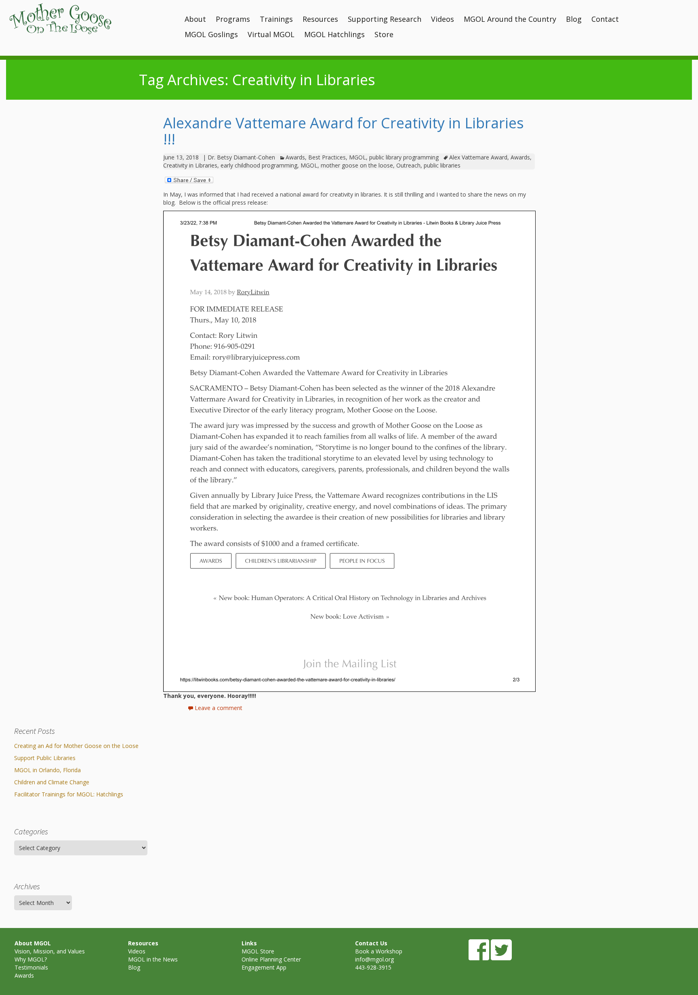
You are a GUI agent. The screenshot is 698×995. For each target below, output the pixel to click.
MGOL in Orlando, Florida (47, 770)
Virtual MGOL (271, 34)
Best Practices (327, 157)
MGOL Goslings (211, 34)
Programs (233, 19)
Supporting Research (384, 19)
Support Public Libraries (45, 758)
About (195, 19)
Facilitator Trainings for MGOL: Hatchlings (68, 794)
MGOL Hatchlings (334, 34)
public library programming (404, 157)
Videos (442, 19)
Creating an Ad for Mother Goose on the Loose (76, 746)
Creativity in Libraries (190, 165)
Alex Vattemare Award (478, 157)
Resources (320, 19)
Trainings (276, 19)
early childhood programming (259, 165)
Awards (295, 157)
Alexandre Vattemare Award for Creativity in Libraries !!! (343, 131)
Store (383, 34)
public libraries (442, 165)
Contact (605, 19)
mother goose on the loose (357, 165)
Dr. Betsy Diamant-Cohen (241, 157)
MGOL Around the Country (510, 19)
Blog (574, 19)
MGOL (357, 157)
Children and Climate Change (51, 782)
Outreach (408, 165)
